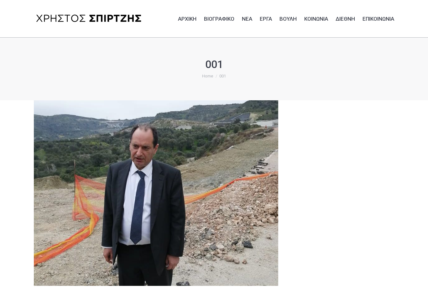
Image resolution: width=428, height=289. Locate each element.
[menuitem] (187, 18)
